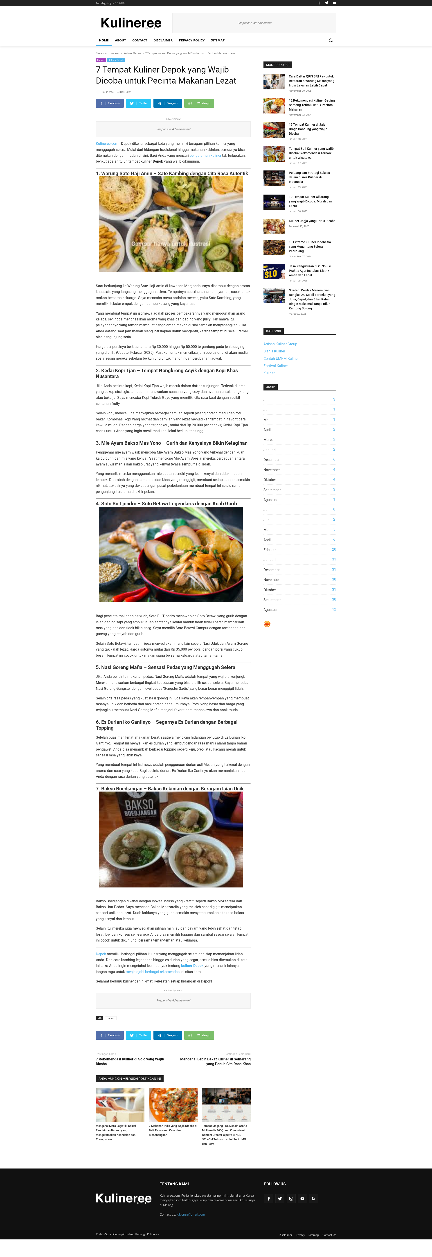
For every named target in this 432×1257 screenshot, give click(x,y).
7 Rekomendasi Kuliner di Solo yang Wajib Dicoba (130, 1061)
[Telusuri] (330, 40)
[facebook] (319, 3)
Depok (101, 954)
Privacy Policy (192, 40)
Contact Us (329, 1235)
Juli (299, 399)
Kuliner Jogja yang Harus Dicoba (312, 221)
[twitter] (327, 3)
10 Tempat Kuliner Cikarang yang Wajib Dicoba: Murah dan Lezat (310, 201)
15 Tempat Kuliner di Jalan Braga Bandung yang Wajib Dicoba (308, 129)
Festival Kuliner (275, 366)
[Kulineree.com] (132, 23)
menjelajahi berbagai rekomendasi (153, 972)
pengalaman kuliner (205, 155)
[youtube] (333, 3)
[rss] (313, 1198)
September (299, 490)
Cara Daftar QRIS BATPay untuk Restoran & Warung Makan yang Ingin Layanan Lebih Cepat (311, 81)
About (120, 40)
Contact (139, 40)
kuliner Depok (192, 966)
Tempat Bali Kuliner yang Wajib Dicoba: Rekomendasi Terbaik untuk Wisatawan (311, 153)
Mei (299, 419)
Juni (299, 409)
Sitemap (218, 40)
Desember (299, 459)
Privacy (300, 1235)
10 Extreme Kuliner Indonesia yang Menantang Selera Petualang (310, 246)
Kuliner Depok (116, 59)
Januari (299, 449)
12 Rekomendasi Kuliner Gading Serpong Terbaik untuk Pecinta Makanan (312, 105)
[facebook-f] (268, 1198)
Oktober (299, 479)
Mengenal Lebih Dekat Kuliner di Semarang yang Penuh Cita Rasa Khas (215, 1061)
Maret (299, 439)
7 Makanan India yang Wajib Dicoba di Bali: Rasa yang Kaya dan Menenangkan (173, 1130)
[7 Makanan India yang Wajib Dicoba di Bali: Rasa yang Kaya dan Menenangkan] (173, 1105)
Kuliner (101, 59)
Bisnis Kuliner (274, 351)
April (299, 429)
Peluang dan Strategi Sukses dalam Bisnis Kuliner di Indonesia (309, 177)
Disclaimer (163, 40)
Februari (299, 549)
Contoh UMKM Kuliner (281, 358)
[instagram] (291, 1198)
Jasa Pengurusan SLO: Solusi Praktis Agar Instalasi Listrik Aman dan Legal (310, 270)
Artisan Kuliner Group (280, 344)
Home (104, 40)
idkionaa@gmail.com (191, 1214)
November (299, 469)
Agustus (299, 499)
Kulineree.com (107, 143)
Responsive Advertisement (254, 23)
